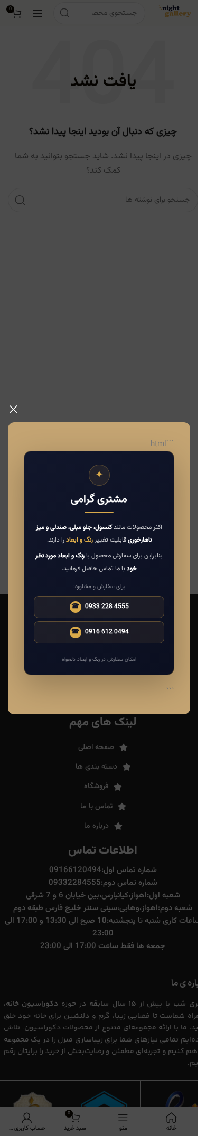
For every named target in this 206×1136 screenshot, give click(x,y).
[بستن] (13, 409)
